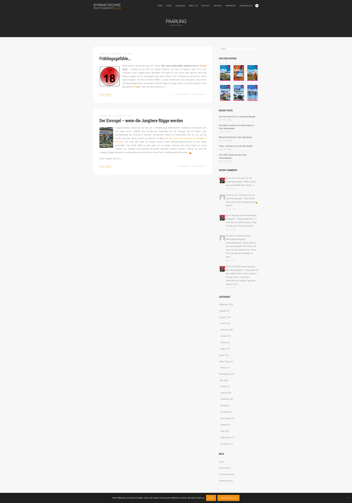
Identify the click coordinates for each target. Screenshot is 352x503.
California (225, 399)
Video (137, 87)
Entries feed (224, 468)
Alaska (223, 386)
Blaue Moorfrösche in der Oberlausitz (235, 137)
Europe (222, 317)
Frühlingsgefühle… (115, 58)
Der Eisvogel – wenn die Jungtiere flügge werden (141, 120)
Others (224, 342)
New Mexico (226, 418)
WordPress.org (226, 481)
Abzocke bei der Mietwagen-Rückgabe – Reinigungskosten (238, 239)
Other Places (225, 361)
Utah (223, 431)
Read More (105, 94)
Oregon (224, 424)
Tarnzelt (202, 66)
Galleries (180, 6)
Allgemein (223, 304)
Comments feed (226, 474)
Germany (185, 166)
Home (160, 6)
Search (256, 5)
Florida (223, 405)
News (169, 6)
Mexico (224, 367)
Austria (224, 323)
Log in (222, 461)
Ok (211, 498)
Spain (223, 349)
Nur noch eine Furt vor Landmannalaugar (237, 116)
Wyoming (225, 444)
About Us (193, 6)
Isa (129, 54)
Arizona (224, 393)
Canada (222, 311)
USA (221, 380)
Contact (205, 6)
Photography (183, 94)
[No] (348, 498)
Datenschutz (246, 6)
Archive (218, 6)
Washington (226, 437)
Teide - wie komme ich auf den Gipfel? (236, 146)
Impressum (230, 6)
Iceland (224, 336)
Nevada (224, 412)
